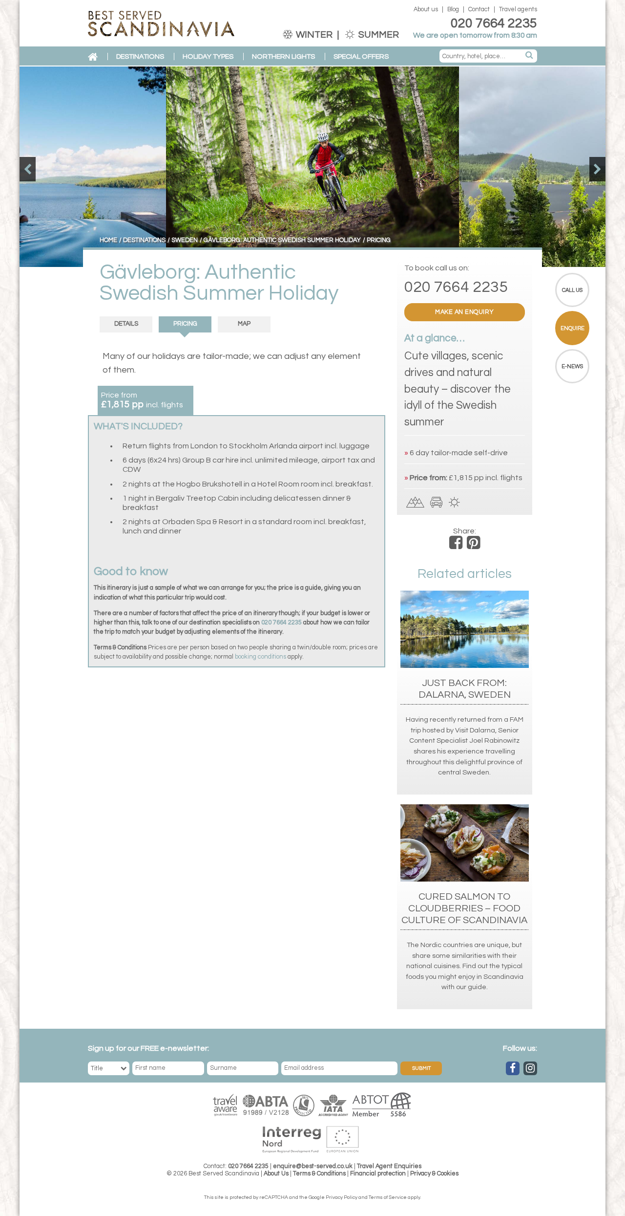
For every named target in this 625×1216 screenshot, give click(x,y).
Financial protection (378, 1174)
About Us (276, 1174)
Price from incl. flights (142, 400)
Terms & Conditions (319, 1174)
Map (244, 324)
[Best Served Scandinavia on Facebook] (513, 1068)
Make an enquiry (464, 312)
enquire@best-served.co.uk (313, 1166)
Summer (377, 35)
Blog (453, 9)
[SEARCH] (530, 56)
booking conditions (260, 657)
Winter (314, 35)
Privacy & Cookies (434, 1174)
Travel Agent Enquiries (389, 1166)
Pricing (185, 324)
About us (426, 9)
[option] (312, 166)
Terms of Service (388, 1197)
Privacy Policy (341, 1197)
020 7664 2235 (494, 23)
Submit (421, 1068)
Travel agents (518, 9)
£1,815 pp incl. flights (485, 478)
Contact (479, 9)
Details (126, 324)
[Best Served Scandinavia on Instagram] (530, 1068)
